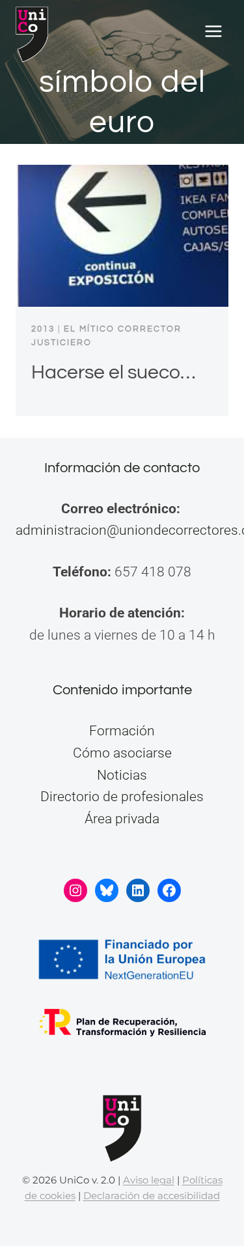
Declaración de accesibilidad (151, 1195)
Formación (122, 731)
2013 (43, 328)
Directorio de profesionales (122, 796)
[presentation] (122, 236)
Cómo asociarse (122, 753)
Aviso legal (148, 1180)
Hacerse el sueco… (113, 372)
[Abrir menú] (213, 31)
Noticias (122, 775)
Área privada (122, 819)
